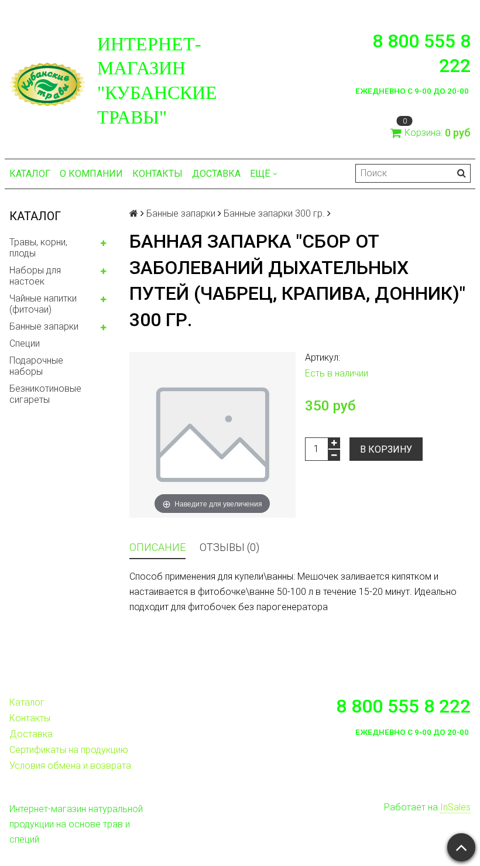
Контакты (157, 173)
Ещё (260, 173)
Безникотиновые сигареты (45, 394)
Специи (24, 343)
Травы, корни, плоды (38, 248)
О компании (91, 173)
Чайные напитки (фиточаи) (43, 304)
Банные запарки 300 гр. (274, 213)
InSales (455, 807)
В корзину (386, 449)
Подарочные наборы (36, 366)
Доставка (216, 173)
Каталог (29, 173)
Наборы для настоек (35, 276)
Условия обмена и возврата (70, 765)
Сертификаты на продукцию (68, 749)
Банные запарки (43, 326)
